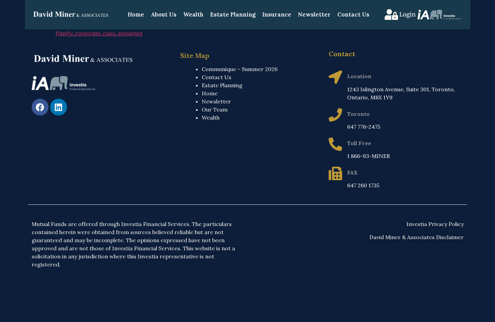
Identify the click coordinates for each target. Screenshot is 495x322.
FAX (352, 172)
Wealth (193, 14)
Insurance (276, 14)
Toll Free (359, 143)
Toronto (358, 113)
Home (136, 14)
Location (359, 76)
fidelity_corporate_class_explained (99, 33)
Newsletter (314, 14)
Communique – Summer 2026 (239, 69)
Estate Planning (233, 14)
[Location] (335, 77)
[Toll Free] (335, 144)
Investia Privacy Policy (435, 224)
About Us (163, 14)
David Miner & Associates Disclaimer (416, 237)
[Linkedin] (58, 107)
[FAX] (335, 173)
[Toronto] (335, 115)
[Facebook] (40, 107)
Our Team (215, 109)
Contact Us (353, 14)
